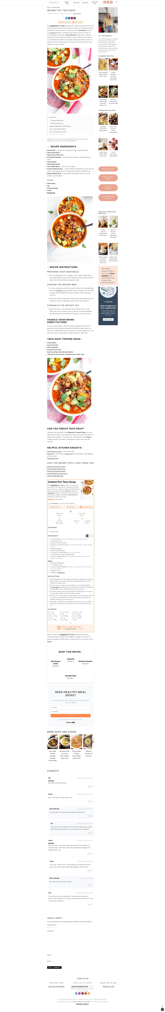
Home (48, 7)
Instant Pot (53, 26)
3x (92, 535)
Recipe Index (67, 2)
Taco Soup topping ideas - (57, 129)
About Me (76, 2)
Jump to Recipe (65, 22)
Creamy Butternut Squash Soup (57, 473)
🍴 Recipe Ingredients (56, 120)
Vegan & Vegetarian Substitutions (60, 126)
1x (87, 535)
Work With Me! (95, 2)
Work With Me (108, 986)
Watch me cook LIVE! (108, 169)
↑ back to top (82, 978)
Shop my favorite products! (108, 177)
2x (89, 535)
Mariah (49, 641)
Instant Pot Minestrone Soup (56, 471)
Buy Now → (55, 666)
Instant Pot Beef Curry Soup (56, 466)
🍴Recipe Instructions (56, 123)
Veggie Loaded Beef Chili (55, 476)
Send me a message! (56, 986)
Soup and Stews (55, 7)
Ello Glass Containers (86, 661)
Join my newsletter (79, 986)
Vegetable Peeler (52, 458)
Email (49, 961)
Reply (90, 786)
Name (49, 955)
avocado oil (59, 290)
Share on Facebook (87, 507)
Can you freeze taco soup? (58, 132)
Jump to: (53, 117)
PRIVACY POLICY (82, 1004)
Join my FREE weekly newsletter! (108, 197)
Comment (50, 931)
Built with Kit (70, 722)
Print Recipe (78, 22)
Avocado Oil (51, 193)
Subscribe (85, 2)
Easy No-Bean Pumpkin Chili (56, 469)
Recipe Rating (51, 925)
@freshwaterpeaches (70, 628)
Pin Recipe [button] (72, 507)
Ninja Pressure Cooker (54, 451)
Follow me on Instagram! (108, 187)
